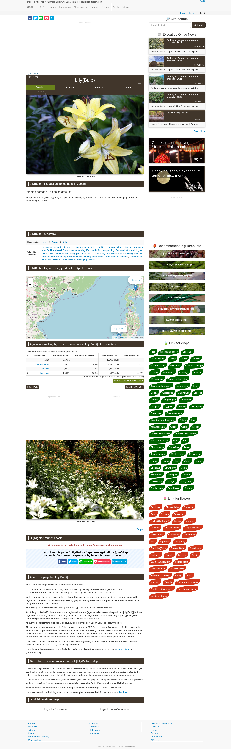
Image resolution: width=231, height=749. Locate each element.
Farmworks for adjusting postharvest (85, 256)
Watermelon (157, 474)
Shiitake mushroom (160, 433)
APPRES (155, 740)
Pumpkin (155, 406)
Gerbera (190, 521)
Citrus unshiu (157, 447)
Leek (195, 386)
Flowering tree (158, 568)
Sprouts (188, 488)
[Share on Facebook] (30, 18)
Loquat (154, 461)
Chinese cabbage (194, 365)
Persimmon (195, 454)
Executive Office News (162, 723)
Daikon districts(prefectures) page (177, 275)
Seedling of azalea (187, 589)
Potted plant (195, 548)
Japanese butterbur (177, 379)
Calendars (94, 730)
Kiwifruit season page (176, 319)
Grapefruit (174, 447)
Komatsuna (168, 372)
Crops (53, 7)
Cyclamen (156, 555)
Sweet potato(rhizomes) (162, 420)
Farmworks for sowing (74, 250)
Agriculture (40, 87)
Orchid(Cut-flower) (160, 521)
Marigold (155, 582)
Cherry (187, 461)
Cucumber (186, 399)
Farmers (70, 87)
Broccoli (198, 393)
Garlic (184, 427)
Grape (199, 461)
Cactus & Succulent (160, 562)
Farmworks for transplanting (100, 250)
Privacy (154, 733)
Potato (182, 420)
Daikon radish (157, 358)
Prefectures (65, 7)
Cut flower (156, 507)
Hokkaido (136, 280)
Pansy (178, 575)
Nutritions (94, 733)
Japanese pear (158, 454)
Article (116, 7)
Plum (176, 461)
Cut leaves (173, 534)
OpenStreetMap (127, 337)
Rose (153, 514)
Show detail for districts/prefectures (128, 380)
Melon (184, 468)
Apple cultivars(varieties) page (177, 253)
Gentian (165, 514)
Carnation (189, 507)
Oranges (171, 481)
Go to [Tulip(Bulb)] (133, 387)
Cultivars (93, 723)
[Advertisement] (85, 46)
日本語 (202, 1)
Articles (129, 87)
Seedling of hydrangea (162, 589)
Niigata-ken (119, 328)
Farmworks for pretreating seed (57, 247)
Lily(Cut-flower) (172, 527)
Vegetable (188, 352)
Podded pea (157, 488)
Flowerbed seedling (160, 575)
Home (182, 13)
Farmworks (95, 726)
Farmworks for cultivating (119, 247)
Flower (55, 242)
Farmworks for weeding (93, 253)
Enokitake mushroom (185, 433)
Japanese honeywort (161, 386)
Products (99, 87)
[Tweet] (35, 18)
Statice (177, 521)
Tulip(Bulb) (179, 541)
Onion (173, 427)
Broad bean (173, 488)
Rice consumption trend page (176, 330)
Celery (154, 393)
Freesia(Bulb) (177, 548)
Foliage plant (181, 562)
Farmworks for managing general (78, 259)
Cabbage (183, 372)
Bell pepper (196, 406)
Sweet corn (156, 481)
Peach (166, 461)
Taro (193, 420)
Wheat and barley (169, 352)
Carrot (184, 358)
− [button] (30, 285)
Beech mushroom (159, 440)
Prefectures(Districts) (38, 736)
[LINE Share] (41, 18)
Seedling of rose (159, 596)
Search (200, 25)
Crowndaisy (182, 386)
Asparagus (167, 393)
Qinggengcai (169, 399)
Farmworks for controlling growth (122, 253)
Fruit (185, 440)
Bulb (64, 242)
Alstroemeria (157, 534)
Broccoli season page (176, 286)
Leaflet (115, 337)
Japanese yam (158, 427)
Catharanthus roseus (187, 582)
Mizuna (154, 372)
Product (105, 7)
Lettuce (154, 399)
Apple (187, 447)
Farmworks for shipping (116, 256)
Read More (199, 131)
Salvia (189, 575)
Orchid (194, 555)
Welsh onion (157, 379)
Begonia (182, 555)
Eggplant (168, 406)
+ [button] (30, 280)
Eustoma (155, 527)
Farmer (94, 7)
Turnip (172, 358)
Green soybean (174, 413)
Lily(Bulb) (164, 541)
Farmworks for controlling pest (65, 253)
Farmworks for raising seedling (90, 247)
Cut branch (189, 534)
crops (44, 242)
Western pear (177, 454)
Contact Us (156, 736)
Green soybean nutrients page (177, 264)
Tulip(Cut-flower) (193, 527)
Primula (169, 555)
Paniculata (179, 514)
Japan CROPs (35, 6)
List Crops (138, 529)
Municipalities (80, 7)
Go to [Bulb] (33, 387)
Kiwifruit (186, 474)
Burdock (196, 358)
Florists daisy (172, 507)
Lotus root (175, 365)
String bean (186, 481)
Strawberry (170, 468)
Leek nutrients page (177, 297)
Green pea (156, 413)
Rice (153, 352)
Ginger (195, 427)
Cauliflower (183, 393)
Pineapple (173, 474)
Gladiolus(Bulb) (158, 548)
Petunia (168, 582)
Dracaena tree (177, 568)
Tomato (182, 406)
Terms (154, 730)
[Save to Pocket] (46, 18)
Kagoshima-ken (42, 364)
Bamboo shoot (158, 365)
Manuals (155, 726)
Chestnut (155, 468)
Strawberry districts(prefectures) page (177, 308)
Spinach (197, 372)
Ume (175, 440)
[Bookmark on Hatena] (52, 18)
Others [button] (126, 7)
